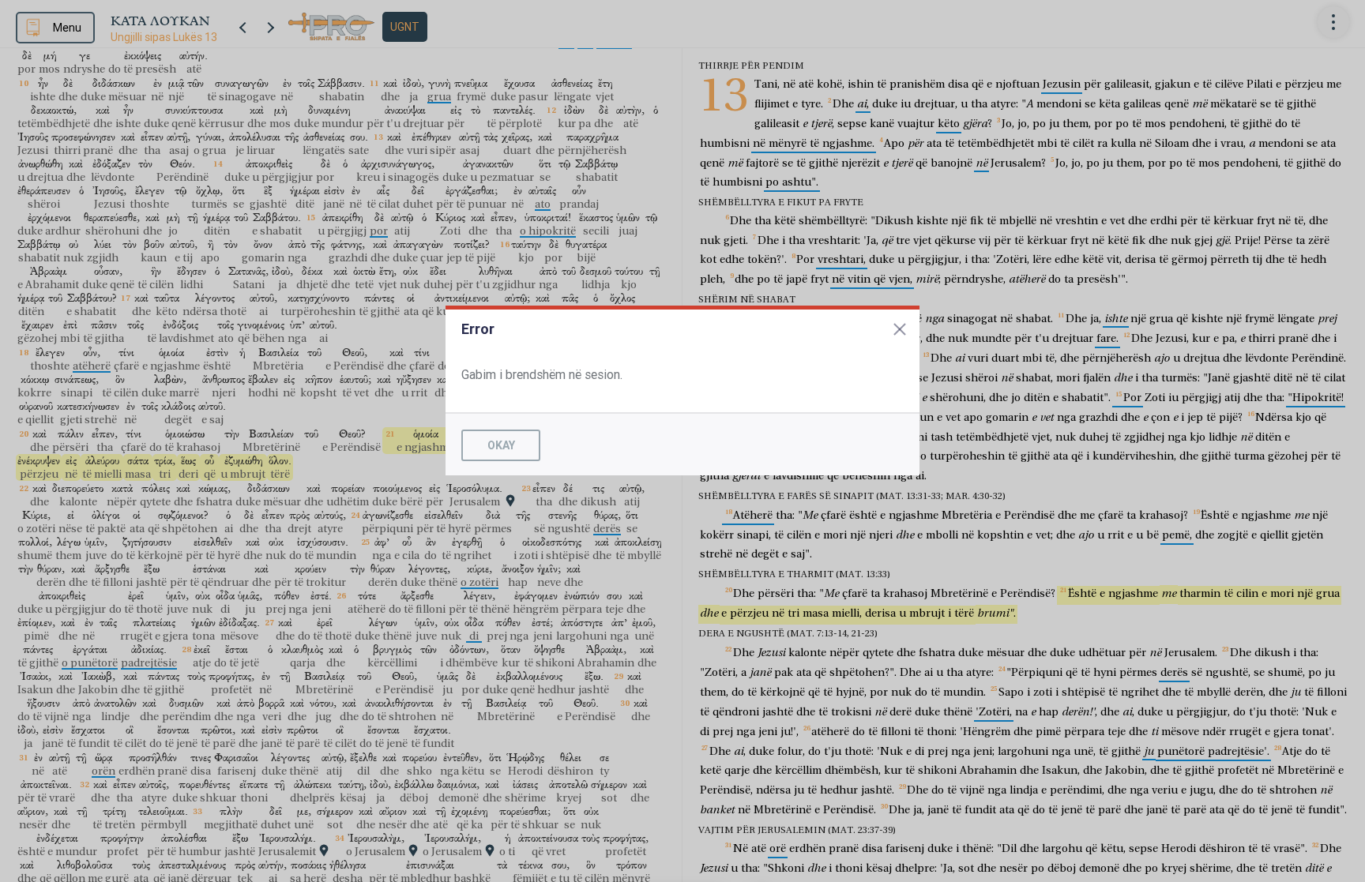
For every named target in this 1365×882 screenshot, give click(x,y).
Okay (501, 445)
